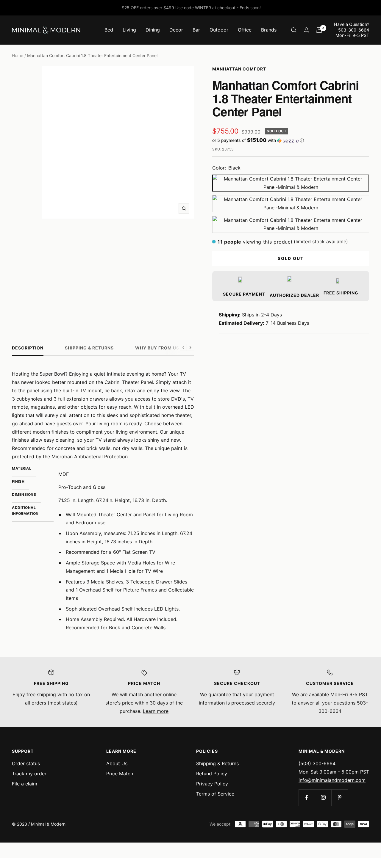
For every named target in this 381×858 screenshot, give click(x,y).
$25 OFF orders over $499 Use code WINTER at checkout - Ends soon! (191, 7)
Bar (196, 30)
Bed (108, 30)
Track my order (29, 774)
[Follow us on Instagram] (323, 797)
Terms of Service (215, 794)
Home (17, 55)
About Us (116, 763)
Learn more (155, 711)
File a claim (24, 784)
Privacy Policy (212, 784)
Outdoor (219, 30)
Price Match (119, 774)
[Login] (306, 29)
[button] (290, 140)
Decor (176, 30)
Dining (153, 30)
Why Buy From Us (157, 347)
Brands (269, 30)
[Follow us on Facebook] (307, 797)
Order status (26, 763)
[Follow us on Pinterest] (339, 797)
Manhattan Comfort (239, 68)
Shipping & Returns (89, 347)
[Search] (293, 30)
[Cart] (319, 30)
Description (27, 347)
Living (129, 30)
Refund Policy (211, 774)
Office (245, 30)
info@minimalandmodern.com (332, 780)
